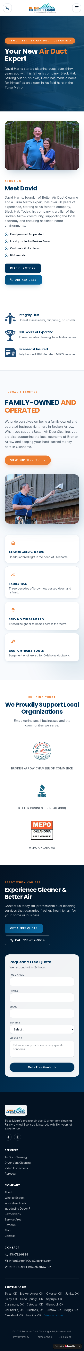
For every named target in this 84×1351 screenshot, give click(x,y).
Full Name (17, 974)
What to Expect (14, 1197)
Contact (10, 1235)
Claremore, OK (14, 1304)
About (8, 1192)
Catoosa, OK (35, 1304)
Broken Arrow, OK (31, 1293)
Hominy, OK (33, 1315)
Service (15, 1022)
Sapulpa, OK (54, 1299)
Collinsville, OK (14, 1310)
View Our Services (25, 460)
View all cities (54, 1315)
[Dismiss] (79, 1346)
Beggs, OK (71, 1310)
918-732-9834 (18, 1254)
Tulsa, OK (11, 1293)
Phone (14, 990)
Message (16, 1038)
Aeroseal (10, 1173)
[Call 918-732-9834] (7, 8)
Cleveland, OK (14, 1315)
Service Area (13, 1219)
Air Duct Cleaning (16, 1157)
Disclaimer (65, 1336)
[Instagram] (17, 1137)
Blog (8, 1230)
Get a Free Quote (40, 1067)
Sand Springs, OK (31, 1299)
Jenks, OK (72, 1293)
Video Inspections (16, 1168)
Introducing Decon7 (17, 1208)
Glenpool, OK (54, 1304)
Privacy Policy (21, 1336)
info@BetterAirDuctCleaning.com (30, 1260)
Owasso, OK (54, 1293)
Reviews (10, 1225)
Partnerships (13, 1214)
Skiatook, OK (35, 1310)
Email (13, 1006)
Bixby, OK (11, 1299)
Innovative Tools (15, 1203)
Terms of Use (44, 1336)
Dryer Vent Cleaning (18, 1162)
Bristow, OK (54, 1310)
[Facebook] (8, 1137)
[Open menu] (76, 8)
